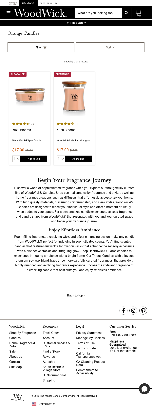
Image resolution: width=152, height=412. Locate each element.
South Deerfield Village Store (53, 368)
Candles (15, 338)
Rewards (49, 356)
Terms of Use (85, 343)
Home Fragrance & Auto (22, 344)
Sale (12, 351)
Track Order (51, 333)
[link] (76, 23)
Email (113, 332)
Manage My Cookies (90, 338)
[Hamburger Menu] (8, 12)
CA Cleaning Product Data (90, 363)
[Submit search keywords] (126, 13)
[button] (144, 388)
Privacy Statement (89, 333)
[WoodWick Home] (28, 3)
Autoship (49, 362)
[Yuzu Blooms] (29, 118)
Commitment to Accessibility (87, 371)
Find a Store (51, 351)
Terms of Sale (86, 348)
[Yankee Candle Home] (13, 3)
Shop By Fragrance (22, 333)
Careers (14, 362)
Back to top (75, 295)
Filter (39, 47)
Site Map (15, 367)
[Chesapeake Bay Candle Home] (49, 3)
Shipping (49, 380)
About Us (15, 356)
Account (48, 338)
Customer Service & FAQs (56, 344)
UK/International (54, 375)
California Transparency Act (88, 355)
